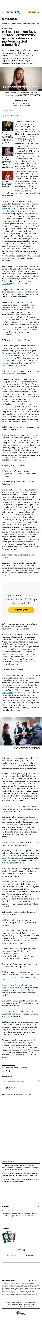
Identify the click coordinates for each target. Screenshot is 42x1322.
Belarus (5, 452)
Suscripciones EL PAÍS (28, 1304)
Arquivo (5, 1228)
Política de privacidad (13, 1304)
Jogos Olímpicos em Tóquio (22, 292)
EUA (38, 23)
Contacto (8, 1302)
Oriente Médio (27, 23)
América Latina (6, 23)
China (33, 23)
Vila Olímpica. (30, 776)
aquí (30, 1094)
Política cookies (32, 1302)
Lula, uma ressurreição (14, 1169)
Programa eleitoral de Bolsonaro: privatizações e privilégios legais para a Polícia (21, 1180)
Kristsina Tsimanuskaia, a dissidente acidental (7, 184)
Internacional (10, 18)
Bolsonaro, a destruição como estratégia (20, 1165)
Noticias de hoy (30, 1306)
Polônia (21, 305)
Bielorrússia (11, 1081)
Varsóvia (30, 136)
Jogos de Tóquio (31, 183)
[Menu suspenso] (3, 12)
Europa (19, 23)
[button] (21, 79)
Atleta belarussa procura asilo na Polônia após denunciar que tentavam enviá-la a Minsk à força (7, 138)
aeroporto (8, 384)
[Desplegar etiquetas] (38, 1081)
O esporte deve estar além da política (20, 856)
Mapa (20, 1304)
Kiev (4, 822)
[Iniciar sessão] (38, 12)
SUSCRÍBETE (32, 12)
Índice (24, 1306)
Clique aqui (21, 610)
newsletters (6, 1206)
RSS (21, 1306)
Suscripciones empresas (14, 1306)
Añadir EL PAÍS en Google (11, 115)
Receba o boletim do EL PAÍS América (16, 1067)
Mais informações (6, 1090)
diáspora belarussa (10, 363)
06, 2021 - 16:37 (23, 103)
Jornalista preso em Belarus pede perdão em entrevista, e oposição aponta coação (7, 162)
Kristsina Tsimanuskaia (26, 125)
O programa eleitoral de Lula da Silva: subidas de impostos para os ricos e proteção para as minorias (20, 1174)
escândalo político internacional (22, 534)
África (14, 23)
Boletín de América (9, 1211)
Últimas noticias (8, 1162)
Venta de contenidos (16, 1302)
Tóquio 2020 (20, 1081)
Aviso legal (24, 1302)
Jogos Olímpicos (7, 29)
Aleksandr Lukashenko (12, 209)
